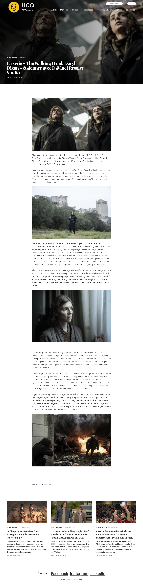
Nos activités (130, 10)
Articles (54, 10)
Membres (64, 10)
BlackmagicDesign (16, 77)
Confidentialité (78, 579)
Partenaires (75, 10)
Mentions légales (66, 579)
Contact (119, 10)
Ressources (88, 10)
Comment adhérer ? (105, 10)
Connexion (42, 573)
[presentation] (32, 476)
